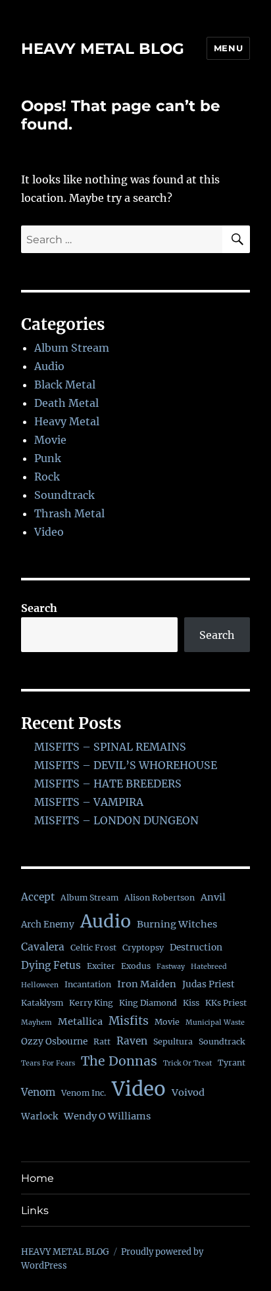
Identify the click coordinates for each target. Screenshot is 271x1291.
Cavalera (42, 947)
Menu (228, 48)
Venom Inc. (83, 1093)
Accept (38, 897)
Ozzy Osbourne (54, 1041)
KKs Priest (226, 1003)
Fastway (171, 966)
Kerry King (91, 1003)
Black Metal (64, 384)
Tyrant (231, 1063)
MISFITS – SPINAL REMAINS (110, 746)
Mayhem (36, 1022)
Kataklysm (42, 1003)
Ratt (102, 1041)
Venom (38, 1092)
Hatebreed (209, 966)
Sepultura (173, 1041)
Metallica (80, 1021)
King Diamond (148, 1003)
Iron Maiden (146, 984)
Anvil (213, 897)
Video (49, 531)
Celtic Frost (93, 947)
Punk (47, 458)
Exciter (101, 966)
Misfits (129, 1021)
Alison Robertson (159, 898)
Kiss (191, 1003)
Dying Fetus (51, 965)
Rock (47, 476)
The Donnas (119, 1061)
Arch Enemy (47, 924)
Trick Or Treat (187, 1063)
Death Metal (66, 403)
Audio (49, 366)
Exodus (136, 966)
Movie (50, 439)
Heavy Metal (66, 421)
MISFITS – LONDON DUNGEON (116, 820)
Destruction (196, 947)
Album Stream (71, 347)
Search (39, 608)
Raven (131, 1041)
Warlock (39, 1116)
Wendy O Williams (107, 1116)
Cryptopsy (143, 947)
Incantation (87, 984)
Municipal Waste (215, 1022)
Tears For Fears (48, 1063)
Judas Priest (208, 984)
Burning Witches (177, 924)
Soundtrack (64, 495)
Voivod (188, 1092)
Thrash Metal (69, 513)
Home (37, 1178)
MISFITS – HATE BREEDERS (108, 783)
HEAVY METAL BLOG (102, 48)
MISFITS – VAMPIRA (88, 802)
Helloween (40, 985)
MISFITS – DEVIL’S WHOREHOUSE (125, 765)
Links (35, 1210)
